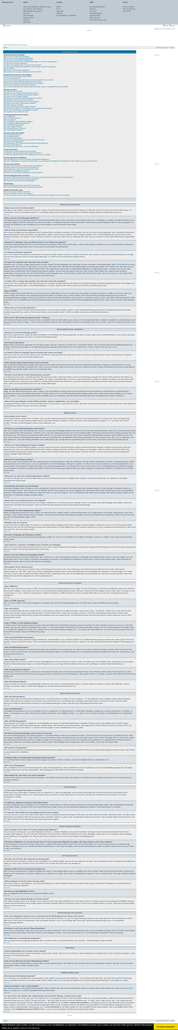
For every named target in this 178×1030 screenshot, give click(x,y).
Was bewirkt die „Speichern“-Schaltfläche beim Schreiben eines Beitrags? (28, 108)
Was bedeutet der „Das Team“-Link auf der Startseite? (21, 146)
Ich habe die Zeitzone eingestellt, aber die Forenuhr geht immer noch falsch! (29, 80)
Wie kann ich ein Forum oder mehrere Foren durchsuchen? (23, 166)
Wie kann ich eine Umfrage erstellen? (16, 96)
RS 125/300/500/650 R (97, 7)
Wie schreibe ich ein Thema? (13, 91)
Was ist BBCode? (9, 116)
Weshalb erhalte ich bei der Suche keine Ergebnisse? (21, 167)
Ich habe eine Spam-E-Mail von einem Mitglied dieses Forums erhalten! (27, 155)
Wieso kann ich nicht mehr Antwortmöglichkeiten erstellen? (23, 98)
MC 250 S (93, 11)
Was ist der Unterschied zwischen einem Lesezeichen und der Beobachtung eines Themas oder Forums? (38, 177)
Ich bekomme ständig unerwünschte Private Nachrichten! (22, 153)
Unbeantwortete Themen (10, 45)
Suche (173, 25)
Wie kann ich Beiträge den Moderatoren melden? (20, 107)
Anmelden (8, 25)
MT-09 (58, 7)
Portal (5, 47)
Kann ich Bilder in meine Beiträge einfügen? (18, 121)
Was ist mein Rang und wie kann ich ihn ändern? (20, 85)
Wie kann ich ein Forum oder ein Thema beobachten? (21, 179)
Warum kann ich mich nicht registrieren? (17, 70)
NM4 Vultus (27, 22)
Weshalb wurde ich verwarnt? (13, 105)
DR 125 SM (126, 11)
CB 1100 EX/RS (28, 15)
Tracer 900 (60, 11)
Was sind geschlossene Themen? (15, 128)
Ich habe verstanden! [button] (166, 1027)
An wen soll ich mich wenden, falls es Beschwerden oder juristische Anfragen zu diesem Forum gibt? (37, 195)
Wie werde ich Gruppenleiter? (13, 141)
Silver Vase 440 (95, 18)
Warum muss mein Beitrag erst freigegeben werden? (21, 110)
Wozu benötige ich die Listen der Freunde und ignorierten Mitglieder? (26, 159)
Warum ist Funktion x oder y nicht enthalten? (18, 193)
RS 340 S (93, 9)
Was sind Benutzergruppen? (13, 138)
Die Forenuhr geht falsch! (12, 78)
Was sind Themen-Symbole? (13, 130)
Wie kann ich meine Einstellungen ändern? (18, 76)
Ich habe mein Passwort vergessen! (15, 63)
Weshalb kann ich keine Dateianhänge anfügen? (20, 103)
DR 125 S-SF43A (128, 7)
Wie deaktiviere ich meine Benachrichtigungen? (19, 181)
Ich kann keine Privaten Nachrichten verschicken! (20, 151)
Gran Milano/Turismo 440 (98, 20)
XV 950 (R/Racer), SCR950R (66, 15)
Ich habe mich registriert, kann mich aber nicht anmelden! (22, 65)
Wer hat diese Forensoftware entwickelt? (17, 192)
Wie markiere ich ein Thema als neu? (16, 112)
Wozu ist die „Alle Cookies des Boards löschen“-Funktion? (23, 72)
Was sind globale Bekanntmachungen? (17, 123)
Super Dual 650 (95, 15)
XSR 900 (59, 13)
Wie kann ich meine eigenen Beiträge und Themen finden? (23, 172)
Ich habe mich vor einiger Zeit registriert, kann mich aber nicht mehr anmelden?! (30, 67)
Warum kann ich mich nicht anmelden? (16, 56)
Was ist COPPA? (9, 68)
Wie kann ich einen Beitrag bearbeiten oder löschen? (21, 93)
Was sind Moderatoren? (11, 136)
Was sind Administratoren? (12, 135)
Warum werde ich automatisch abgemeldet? (18, 60)
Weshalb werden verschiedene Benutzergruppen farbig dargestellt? (26, 143)
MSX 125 (26, 13)
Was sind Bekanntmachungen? (14, 125)
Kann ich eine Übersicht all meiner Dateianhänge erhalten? (23, 187)
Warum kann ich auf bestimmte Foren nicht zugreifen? (21, 101)
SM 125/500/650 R (96, 13)
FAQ (166, 25)
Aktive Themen (23, 45)
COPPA (119, 264)
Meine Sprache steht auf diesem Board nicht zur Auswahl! (23, 81)
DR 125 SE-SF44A (129, 9)
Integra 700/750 (28, 18)
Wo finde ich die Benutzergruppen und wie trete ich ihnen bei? (24, 140)
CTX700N (26, 20)
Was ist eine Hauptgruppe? (13, 145)
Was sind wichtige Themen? (13, 126)
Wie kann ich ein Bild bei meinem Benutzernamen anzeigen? (24, 83)
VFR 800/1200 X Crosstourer (32, 11)
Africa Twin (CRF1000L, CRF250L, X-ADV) (37, 7)
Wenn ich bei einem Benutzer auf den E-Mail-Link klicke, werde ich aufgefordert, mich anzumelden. (36, 87)
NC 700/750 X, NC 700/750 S (33, 9)
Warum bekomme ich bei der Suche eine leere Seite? (21, 169)
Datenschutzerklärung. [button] (30, 1028)
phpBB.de (117, 980)
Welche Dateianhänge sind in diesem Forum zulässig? (22, 185)
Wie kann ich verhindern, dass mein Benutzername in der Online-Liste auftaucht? (30, 62)
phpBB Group (53, 978)
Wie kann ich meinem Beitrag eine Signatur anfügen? (21, 95)
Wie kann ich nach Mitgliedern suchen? (17, 171)
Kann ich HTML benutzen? (12, 118)
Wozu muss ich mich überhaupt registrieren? (18, 58)
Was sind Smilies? (10, 120)
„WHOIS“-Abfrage (30, 1000)
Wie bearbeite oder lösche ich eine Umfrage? (19, 100)
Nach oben (7, 214)
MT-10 (58, 9)
